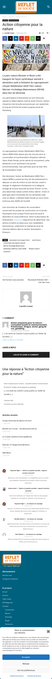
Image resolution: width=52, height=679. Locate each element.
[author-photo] (26, 303)
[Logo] (26, 7)
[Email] (38, 38)
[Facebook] (4, 38)
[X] (10, 38)
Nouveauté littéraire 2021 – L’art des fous (39, 281)
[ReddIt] (27, 38)
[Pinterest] (21, 38)
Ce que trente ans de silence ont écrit (17, 421)
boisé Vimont (36, 240)
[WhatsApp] (32, 38)
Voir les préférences (26, 670)
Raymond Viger (15, 470)
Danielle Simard (19, 519)
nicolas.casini (12, 488)
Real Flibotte (19, 534)
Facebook (17, 220)
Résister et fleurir (34, 249)
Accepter (26, 657)
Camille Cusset (9, 33)
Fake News (6, 453)
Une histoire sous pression (13, 280)
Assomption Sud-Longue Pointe (19, 240)
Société (11, 17)
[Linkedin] (16, 38)
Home (4, 17)
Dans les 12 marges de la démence (16, 445)
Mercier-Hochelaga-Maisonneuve (14, 246)
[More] (43, 38)
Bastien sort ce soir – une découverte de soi (19, 429)
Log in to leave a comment (12, 340)
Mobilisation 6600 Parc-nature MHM (15, 249)
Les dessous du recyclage (35, 503)
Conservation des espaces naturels (14, 243)
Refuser (26, 664)
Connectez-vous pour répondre (13, 404)
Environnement (21, 17)
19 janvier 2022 (8, 400)
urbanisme (7, 251)
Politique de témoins (17, 676)
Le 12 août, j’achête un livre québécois (17, 437)
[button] (48, 631)
